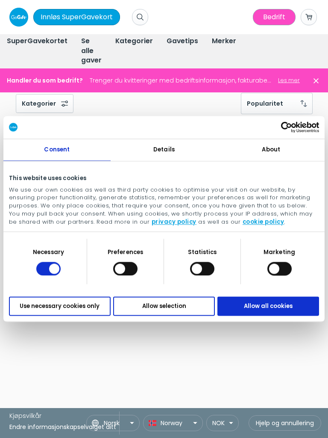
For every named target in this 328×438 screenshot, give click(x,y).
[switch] (125, 268)
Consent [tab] (57, 149)
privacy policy (174, 222)
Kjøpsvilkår (25, 415)
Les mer (289, 80)
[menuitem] (37, 41)
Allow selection (164, 306)
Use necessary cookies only (60, 306)
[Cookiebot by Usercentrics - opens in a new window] (281, 127)
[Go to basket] (309, 17)
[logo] (17, 17)
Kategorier (39, 103)
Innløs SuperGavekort (77, 17)
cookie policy (263, 222)
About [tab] (271, 149)
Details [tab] (164, 149)
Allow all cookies (268, 306)
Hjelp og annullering (285, 423)
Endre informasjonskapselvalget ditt (62, 427)
